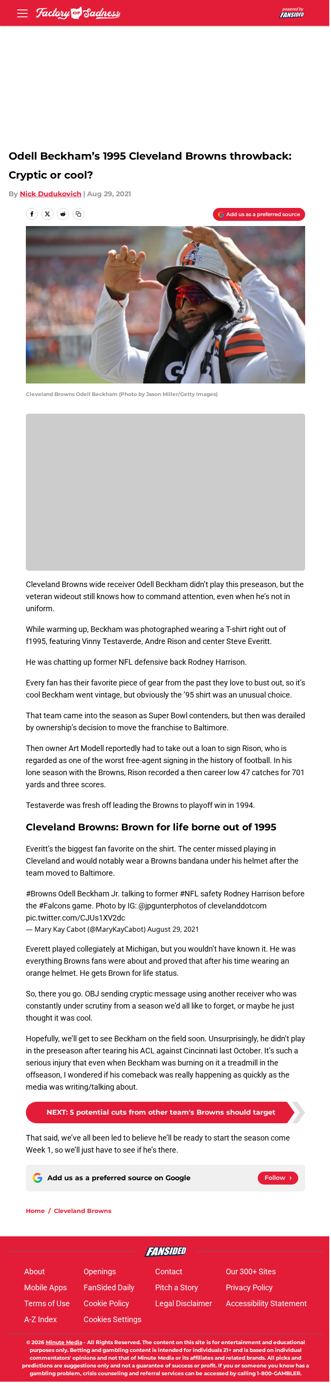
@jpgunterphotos (167, 905)
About (34, 1271)
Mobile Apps (45, 1287)
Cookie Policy (106, 1303)
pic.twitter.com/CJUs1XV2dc (75, 917)
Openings (100, 1271)
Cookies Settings (112, 1319)
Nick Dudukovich (50, 194)
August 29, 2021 (173, 929)
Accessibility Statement (266, 1303)
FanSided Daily (109, 1287)
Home (35, 1211)
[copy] (78, 214)
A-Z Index (40, 1319)
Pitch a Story (176, 1287)
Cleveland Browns (82, 1211)
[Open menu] (22, 13)
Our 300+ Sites (251, 1271)
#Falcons (54, 905)
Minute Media (64, 1342)
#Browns (41, 893)
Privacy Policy (249, 1287)
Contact (168, 1271)
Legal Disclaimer (183, 1303)
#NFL (189, 893)
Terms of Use (47, 1303)
